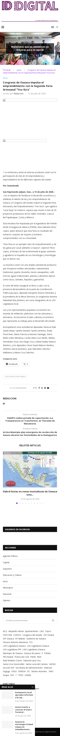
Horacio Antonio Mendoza (15, 642)
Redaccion (18, 93)
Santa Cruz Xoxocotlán (13, 664)
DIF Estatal (49, 635)
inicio (19, 70)
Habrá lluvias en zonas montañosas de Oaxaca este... (30, 493)
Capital (6, 562)
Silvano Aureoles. (39, 671)
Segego (6, 671)
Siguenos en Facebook (17, 529)
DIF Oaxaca (8, 638)
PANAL (47, 653)
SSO (12, 675)
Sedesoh (48, 667)
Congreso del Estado (32, 635)
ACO (5, 631)
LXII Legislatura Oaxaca (38, 645)
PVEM (33, 656)
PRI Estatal (8, 656)
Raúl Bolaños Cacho (12, 660)
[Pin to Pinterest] (45, 387)
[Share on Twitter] (42, 387)
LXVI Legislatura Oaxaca (15, 376)
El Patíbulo (20, 638)
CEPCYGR (7, 635)
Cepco (48, 631)
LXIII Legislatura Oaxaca (14, 645)
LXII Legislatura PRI (12, 649)
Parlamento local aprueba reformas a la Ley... (24, 695)
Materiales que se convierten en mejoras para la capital (30, 48)
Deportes (7, 568)
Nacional (7, 594)
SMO (51, 671)
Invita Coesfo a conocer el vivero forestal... (23, 709)
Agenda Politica (10, 556)
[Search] (57, 27)
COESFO (17, 635)
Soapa (6, 675)
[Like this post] (36, 387)
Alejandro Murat (16, 631)
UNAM (28, 675)
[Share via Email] (48, 387)
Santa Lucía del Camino (37, 664)
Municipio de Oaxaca (13, 653)
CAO (42, 631)
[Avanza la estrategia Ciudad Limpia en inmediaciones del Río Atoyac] (7, 724)
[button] (3, 48)
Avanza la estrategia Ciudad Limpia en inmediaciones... (24, 726)
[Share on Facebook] (39, 387)
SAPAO (52, 664)
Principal (6, 70)
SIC (28, 671)
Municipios (8, 587)
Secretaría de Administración (29, 667)
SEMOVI (22, 671)
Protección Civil (21, 656)
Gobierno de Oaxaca (36, 638)
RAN (39, 656)
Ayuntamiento (31, 631)
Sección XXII (8, 667)
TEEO (20, 675)
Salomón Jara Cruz (32, 660)
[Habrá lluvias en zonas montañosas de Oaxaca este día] (30, 469)
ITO (31, 642)
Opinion (6, 600)
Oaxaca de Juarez (32, 653)
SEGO (14, 671)
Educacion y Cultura (12, 575)
